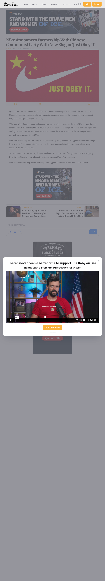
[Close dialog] (98, 261)
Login (96, 4)
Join (87, 4)
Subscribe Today (52, 327)
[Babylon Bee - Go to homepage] (10, 4)
